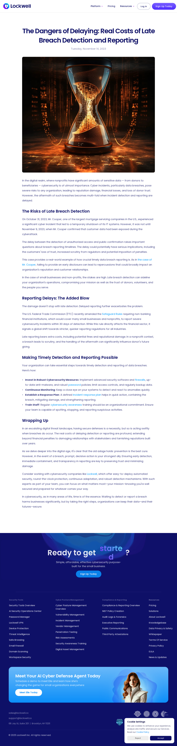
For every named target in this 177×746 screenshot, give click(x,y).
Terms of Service (158, 640)
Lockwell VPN (16, 622)
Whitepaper (155, 634)
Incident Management (68, 620)
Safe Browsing (16, 640)
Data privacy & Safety (161, 628)
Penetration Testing (66, 632)
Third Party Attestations (115, 634)
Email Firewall (16, 645)
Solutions (153, 611)
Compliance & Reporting (114, 600)
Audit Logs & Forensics (114, 617)
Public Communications (115, 628)
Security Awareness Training (71, 643)
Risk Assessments (65, 637)
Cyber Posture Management (70, 600)
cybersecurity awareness (66, 404)
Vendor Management (67, 626)
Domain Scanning (18, 651)
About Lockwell (157, 617)
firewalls (140, 380)
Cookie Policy (142, 732)
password (74, 385)
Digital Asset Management (70, 649)
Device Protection (19, 628)
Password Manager (19, 617)
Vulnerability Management (70, 614)
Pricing (111, 6)
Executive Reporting (113, 622)
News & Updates (158, 657)
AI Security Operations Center (25, 611)
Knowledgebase (157, 622)
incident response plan (87, 394)
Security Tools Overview (22, 605)
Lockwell (92, 474)
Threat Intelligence (19, 634)
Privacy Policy (156, 645)
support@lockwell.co (20, 718)
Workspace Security (20, 657)
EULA (151, 651)
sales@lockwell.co (18, 713)
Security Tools (16, 600)
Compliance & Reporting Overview (121, 605)
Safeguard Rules (112, 314)
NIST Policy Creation (113, 611)
